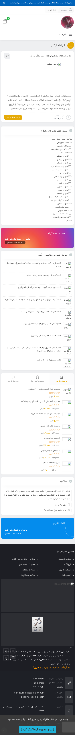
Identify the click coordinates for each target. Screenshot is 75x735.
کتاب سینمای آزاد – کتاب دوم (49, 360)
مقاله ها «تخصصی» (60, 214)
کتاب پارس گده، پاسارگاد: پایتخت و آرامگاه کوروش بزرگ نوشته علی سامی (33, 265)
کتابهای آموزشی (62, 156)
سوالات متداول (28, 570)
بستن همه (56, 139)
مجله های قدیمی (62, 207)
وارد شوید (52, 10)
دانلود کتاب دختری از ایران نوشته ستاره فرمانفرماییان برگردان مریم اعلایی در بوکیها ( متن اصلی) (33, 349)
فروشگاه (67, 564)
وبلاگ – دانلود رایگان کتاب (23, 559)
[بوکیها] (67, 22)
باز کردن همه (67, 139)
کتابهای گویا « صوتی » (60, 200)
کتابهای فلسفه (63, 193)
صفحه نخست (64, 559)
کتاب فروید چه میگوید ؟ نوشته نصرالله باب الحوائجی (39, 287)
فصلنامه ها (64, 152)
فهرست (63, 34)
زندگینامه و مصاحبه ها (60, 149)
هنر (67, 220)
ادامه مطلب (15, 117)
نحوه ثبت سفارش (27, 564)
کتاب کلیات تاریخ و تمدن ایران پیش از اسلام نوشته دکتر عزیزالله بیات (32, 299)
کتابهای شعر (64, 183)
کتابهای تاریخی (63, 163)
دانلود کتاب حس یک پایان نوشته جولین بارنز (42, 323)
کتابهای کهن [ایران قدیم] (59, 197)
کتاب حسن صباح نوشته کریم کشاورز (46, 335)
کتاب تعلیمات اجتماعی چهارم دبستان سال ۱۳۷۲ (41, 311)
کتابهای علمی (63, 190)
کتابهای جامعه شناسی (60, 166)
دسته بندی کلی (63, 142)
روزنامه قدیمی (63, 146)
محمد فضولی (63, 210)
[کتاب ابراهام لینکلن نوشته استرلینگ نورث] (37, 77)
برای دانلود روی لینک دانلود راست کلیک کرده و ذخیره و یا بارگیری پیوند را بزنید (41, 3)
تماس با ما (66, 575)
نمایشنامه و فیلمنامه (61, 217)
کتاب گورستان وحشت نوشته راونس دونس (43, 275)
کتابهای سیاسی (63, 180)
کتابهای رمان (64, 173)
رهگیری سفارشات (27, 575)
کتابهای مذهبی (63, 203)
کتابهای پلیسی (63, 159)
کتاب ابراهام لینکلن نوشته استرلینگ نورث (50, 55)
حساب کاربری (65, 570)
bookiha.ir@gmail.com (55, 510)
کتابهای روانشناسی (61, 176)
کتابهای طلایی (63, 187)
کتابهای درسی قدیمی (60, 169)
